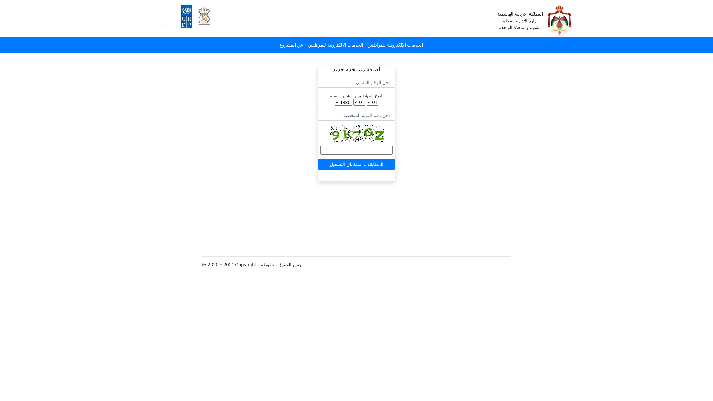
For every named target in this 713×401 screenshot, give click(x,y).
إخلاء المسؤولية (335, 240)
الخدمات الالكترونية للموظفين (335, 45)
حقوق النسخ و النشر (339, 228)
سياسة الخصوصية (337, 217)
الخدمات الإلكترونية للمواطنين (395, 45)
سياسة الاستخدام (336, 206)
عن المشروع (291, 45)
